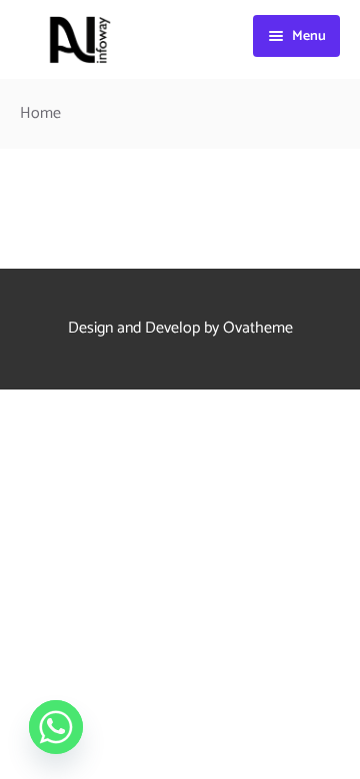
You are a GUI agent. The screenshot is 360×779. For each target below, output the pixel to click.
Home (40, 113)
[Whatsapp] (56, 727)
